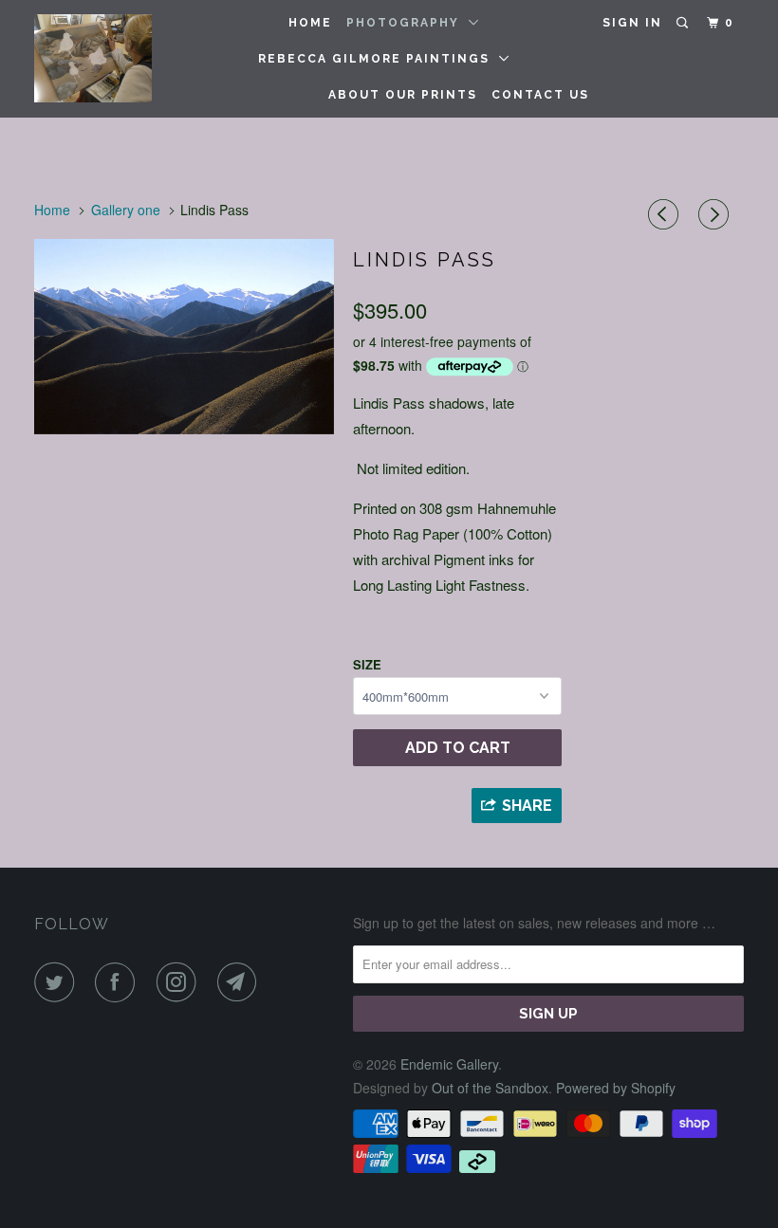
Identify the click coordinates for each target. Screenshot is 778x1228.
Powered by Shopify (616, 1087)
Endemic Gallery (449, 1063)
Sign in (632, 22)
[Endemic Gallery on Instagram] (180, 982)
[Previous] (666, 214)
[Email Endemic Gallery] (241, 982)
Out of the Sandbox (490, 1087)
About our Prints (402, 94)
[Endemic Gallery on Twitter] (58, 982)
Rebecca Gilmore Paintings (378, 58)
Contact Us (540, 94)
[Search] (684, 23)
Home (310, 22)
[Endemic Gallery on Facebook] (118, 982)
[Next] (716, 214)
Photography (407, 22)
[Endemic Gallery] (93, 58)
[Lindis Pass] (184, 336)
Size (367, 664)
